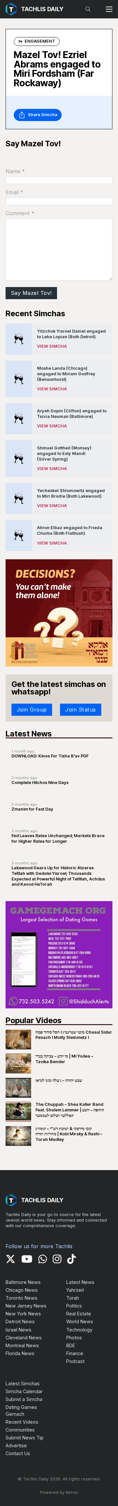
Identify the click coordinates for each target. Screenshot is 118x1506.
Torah (72, 1298)
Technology (79, 1329)
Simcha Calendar (24, 1391)
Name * (15, 171)
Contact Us (18, 1453)
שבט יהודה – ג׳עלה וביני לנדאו (58, 1080)
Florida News (20, 1353)
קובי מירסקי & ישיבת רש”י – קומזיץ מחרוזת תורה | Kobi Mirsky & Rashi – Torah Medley (68, 1134)
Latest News (80, 1282)
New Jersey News (26, 1306)
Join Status (80, 709)
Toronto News (21, 1298)
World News (79, 1321)
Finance (74, 1353)
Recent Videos (22, 1422)
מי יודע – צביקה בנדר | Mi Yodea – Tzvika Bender (64, 1059)
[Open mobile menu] (109, 9)
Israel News (18, 1329)
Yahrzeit (75, 1290)
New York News (23, 1313)
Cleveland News (24, 1337)
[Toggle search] (88, 9)
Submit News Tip (25, 1437)
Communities (20, 1430)
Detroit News (20, 1321)
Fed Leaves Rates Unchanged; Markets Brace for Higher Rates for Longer (58, 838)
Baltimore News (23, 1282)
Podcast (75, 1361)
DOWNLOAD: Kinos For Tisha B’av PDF (49, 755)
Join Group (32, 709)
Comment (20, 213)
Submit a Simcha (24, 1399)
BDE (70, 1345)
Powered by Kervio (59, 1492)
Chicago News (22, 1290)
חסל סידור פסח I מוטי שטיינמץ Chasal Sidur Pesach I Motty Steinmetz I (73, 1035)
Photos (74, 1337)
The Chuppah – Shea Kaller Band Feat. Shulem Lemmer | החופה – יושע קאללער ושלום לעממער (69, 1110)
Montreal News (22, 1345)
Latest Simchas (23, 1383)
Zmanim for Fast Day (32, 809)
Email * (14, 192)
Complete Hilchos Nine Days (40, 782)
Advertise (16, 1445)
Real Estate (78, 1313)
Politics (74, 1306)
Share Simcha (42, 114)
